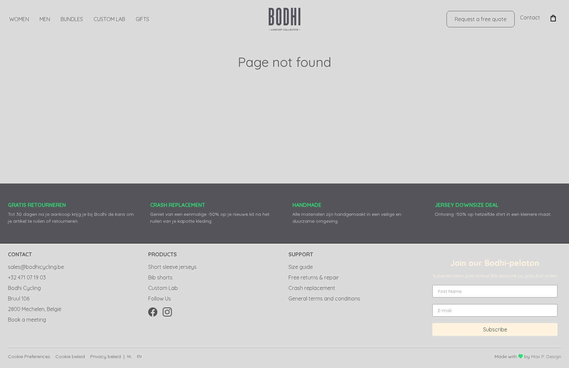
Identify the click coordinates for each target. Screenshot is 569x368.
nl (129, 356)
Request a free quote (480, 19)
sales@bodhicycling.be (36, 267)
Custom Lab (109, 19)
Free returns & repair (313, 277)
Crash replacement (311, 288)
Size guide (300, 267)
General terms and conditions (324, 298)
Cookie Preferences (29, 356)
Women (19, 19)
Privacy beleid (105, 356)
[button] (553, 17)
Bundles (72, 19)
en (139, 356)
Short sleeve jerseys (172, 267)
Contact (530, 17)
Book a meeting (27, 319)
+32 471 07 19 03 (27, 277)
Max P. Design (546, 356)
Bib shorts (160, 277)
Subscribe (495, 329)
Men (45, 19)
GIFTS (142, 19)
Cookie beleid (70, 356)
